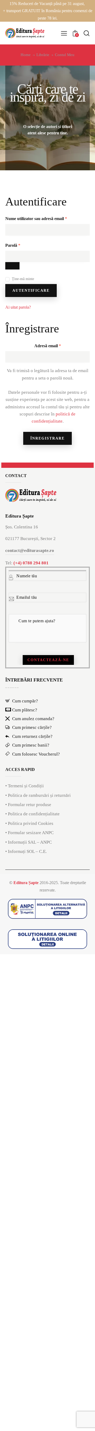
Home (26, 55)
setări (44, 1412)
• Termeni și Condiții (24, 785)
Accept (14, 1422)
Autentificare (31, 290)
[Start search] (86, 33)
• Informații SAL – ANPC (28, 842)
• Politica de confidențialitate (32, 813)
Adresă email (58, 345)
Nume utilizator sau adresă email (46, 218)
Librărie (42, 55)
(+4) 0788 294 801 (31, 562)
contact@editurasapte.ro (29, 550)
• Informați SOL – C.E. (26, 851)
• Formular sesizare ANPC (29, 832)
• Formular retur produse (28, 804)
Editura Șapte (26, 882)
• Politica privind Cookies (29, 823)
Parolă (23, 245)
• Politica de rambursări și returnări (38, 795)
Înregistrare (47, 438)
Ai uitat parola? (18, 307)
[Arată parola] (12, 265)
